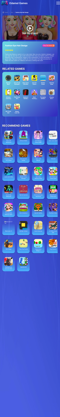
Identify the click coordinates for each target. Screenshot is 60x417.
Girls (12, 12)
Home (6, 12)
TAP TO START (30, 33)
